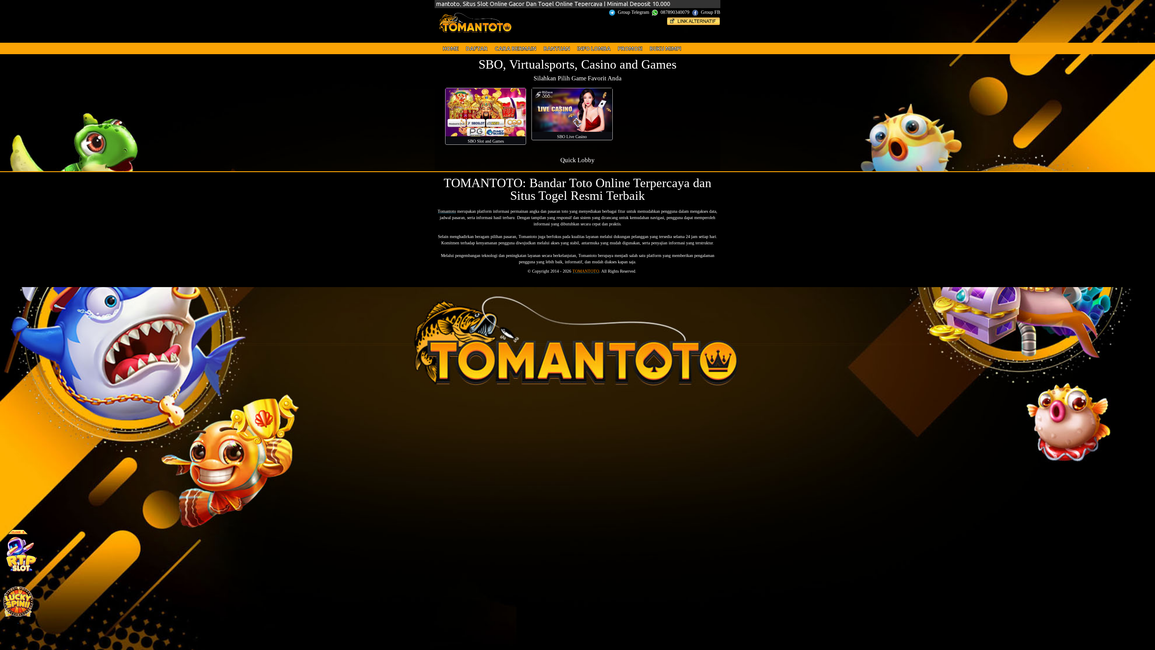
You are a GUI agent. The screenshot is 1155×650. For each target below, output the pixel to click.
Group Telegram (633, 12)
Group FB (710, 12)
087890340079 (675, 12)
